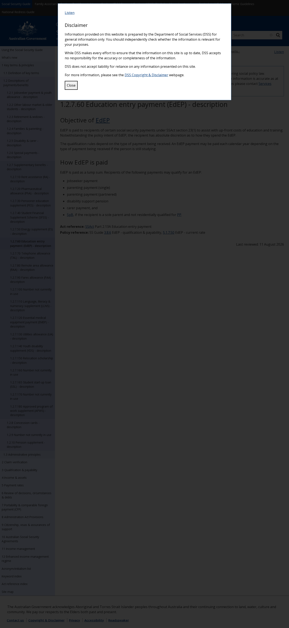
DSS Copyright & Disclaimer (146, 75)
